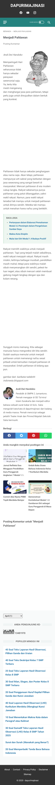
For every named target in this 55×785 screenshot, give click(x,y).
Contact (16, 769)
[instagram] (34, 12)
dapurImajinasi (27, 5)
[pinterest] (34, 436)
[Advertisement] (27, 133)
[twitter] (21, 436)
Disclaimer (43, 769)
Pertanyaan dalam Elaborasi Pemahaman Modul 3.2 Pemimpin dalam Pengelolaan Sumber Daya (28, 225)
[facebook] (20, 12)
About (7, 769)
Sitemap (27, 774)
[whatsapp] (46, 436)
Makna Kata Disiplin (18, 234)
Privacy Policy (29, 769)
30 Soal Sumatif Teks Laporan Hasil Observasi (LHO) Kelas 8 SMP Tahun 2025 (24, 732)
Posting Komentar (11, 44)
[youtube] (27, 12)
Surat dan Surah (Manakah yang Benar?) (27, 742)
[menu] (5, 22)
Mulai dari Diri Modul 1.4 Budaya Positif (27, 238)
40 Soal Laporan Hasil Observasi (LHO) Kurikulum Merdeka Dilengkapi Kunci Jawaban (26, 707)
